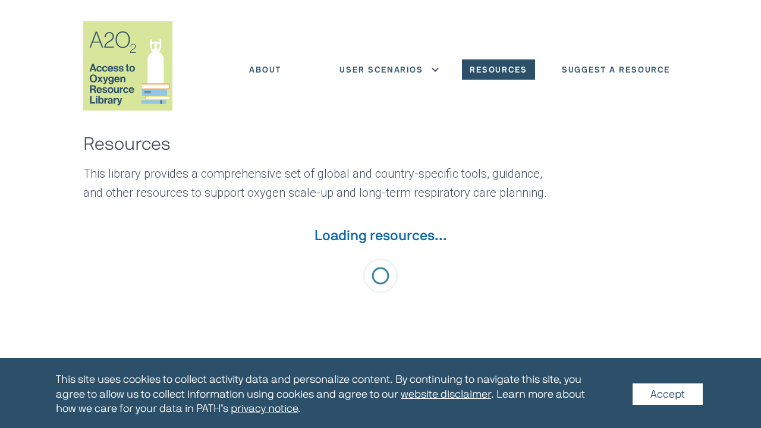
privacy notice (264, 408)
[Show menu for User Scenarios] (435, 69)
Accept (667, 394)
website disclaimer (446, 394)
